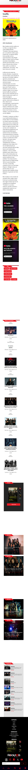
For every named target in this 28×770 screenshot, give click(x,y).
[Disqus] (11, 299)
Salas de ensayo (14, 733)
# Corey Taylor (7, 276)
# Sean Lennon (7, 271)
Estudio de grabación (14, 735)
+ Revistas (13, 504)
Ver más (12, 670)
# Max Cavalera (13, 268)
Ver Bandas (14, 736)
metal (10, 11)
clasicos (14, 11)
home (7, 11)
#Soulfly (6, 268)
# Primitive (14, 279)
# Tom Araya (7, 279)
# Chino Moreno (7, 273)
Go (23, 763)
